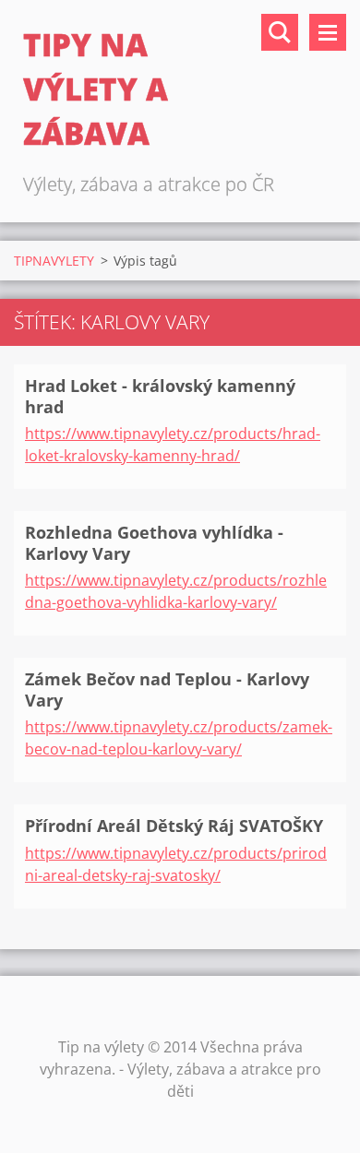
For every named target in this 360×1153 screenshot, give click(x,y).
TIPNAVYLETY (54, 260)
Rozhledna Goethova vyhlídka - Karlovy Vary (154, 543)
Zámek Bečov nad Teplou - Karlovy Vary (167, 689)
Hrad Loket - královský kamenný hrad (160, 396)
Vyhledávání (279, 32)
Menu (327, 32)
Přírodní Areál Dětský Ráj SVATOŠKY (174, 825)
